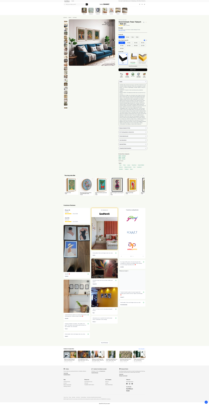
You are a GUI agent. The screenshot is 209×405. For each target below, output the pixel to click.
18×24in (142, 42)
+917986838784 (102, 371)
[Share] (144, 22)
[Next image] (113, 42)
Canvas (127, 37)
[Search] (87, 4)
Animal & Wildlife (141, 165)
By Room (123, 158)
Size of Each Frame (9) (123, 40)
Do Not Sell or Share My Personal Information (94, 397)
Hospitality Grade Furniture (89, 384)
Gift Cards (86, 383)
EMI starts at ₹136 (122, 30)
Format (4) (121, 34)
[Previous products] (141, 175)
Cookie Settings (83, 397)
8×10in (121, 42)
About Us (107, 381)
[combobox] (75, 4)
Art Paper (122, 37)
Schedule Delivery (67, 374)
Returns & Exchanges (67, 384)
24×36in (121, 45)
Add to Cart (133, 69)
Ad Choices (78, 397)
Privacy (70, 397)
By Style (123, 157)
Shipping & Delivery (67, 386)
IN (144, 40)
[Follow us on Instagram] (129, 383)
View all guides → (142, 348)
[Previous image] (71, 42)
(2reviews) (128, 25)
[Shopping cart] (144, 4)
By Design (75, 17)
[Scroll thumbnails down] (66, 153)
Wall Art (70, 17)
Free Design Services (88, 381)
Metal (137, 37)
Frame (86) (121, 51)
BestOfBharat (129, 388)
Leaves (128, 165)
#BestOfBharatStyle (129, 381)
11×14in (128, 42)
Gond (134, 167)
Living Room (139, 167)
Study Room (134, 165)
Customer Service (67, 381)
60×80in (122, 48)
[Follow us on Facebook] (127, 383)
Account (65, 383)
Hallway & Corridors (127, 167)
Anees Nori (125, 19)
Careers (106, 383)
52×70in (142, 45)
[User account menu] (142, 4)
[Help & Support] (206, 402)
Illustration (121, 169)
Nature (131, 169)
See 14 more (121, 160)
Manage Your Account (123, 375)
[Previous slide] (121, 256)
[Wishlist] (140, 4)
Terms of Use (66, 397)
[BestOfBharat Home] (104, 4)
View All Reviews (104, 342)
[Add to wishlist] (146, 22)
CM (146, 40)
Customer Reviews (94, 372)
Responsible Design (109, 384)
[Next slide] (143, 256)
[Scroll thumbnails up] (66, 20)
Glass (132, 37)
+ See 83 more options (133, 66)
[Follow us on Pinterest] (132, 383)
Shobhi (128, 390)
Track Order (66, 373)
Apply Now (121, 374)
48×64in (136, 45)
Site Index (73, 397)
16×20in (135, 42)
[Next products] (143, 175)
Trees (120, 165)
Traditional (126, 169)
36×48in (129, 45)
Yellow (124, 165)
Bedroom (121, 167)
